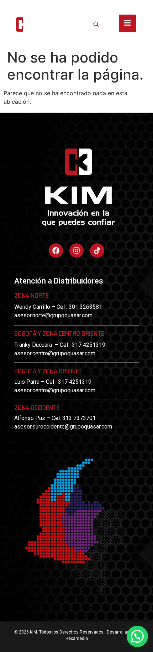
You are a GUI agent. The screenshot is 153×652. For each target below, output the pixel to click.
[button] (137, 636)
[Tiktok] (97, 250)
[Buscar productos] (96, 23)
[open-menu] (127, 23)
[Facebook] (56, 250)
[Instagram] (76, 250)
